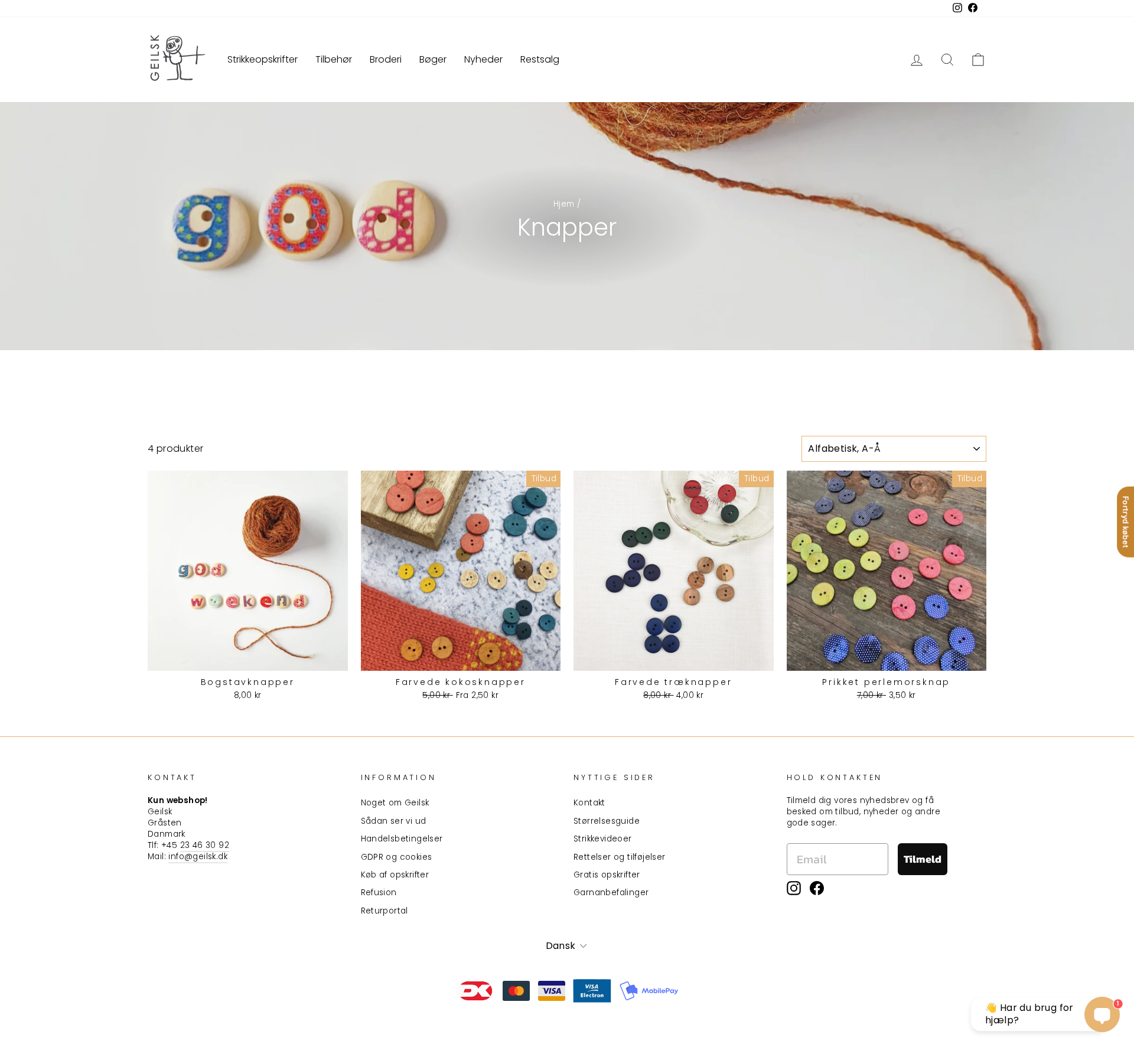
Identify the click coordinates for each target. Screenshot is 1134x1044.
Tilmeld (922, 859)
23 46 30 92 (204, 845)
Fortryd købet (1125, 522)
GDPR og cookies (396, 857)
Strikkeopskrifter (262, 59)
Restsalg (539, 59)
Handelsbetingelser (402, 838)
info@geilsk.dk (197, 856)
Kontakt (589, 802)
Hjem (564, 204)
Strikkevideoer (602, 838)
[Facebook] (817, 888)
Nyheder (483, 59)
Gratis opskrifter (606, 874)
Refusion (379, 892)
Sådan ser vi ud (393, 821)
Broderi (386, 59)
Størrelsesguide (606, 821)
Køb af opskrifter (395, 874)
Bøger (433, 59)
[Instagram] (794, 888)
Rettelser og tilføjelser (619, 857)
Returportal (384, 910)
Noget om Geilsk (395, 802)
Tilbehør (333, 59)
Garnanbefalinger (611, 892)
